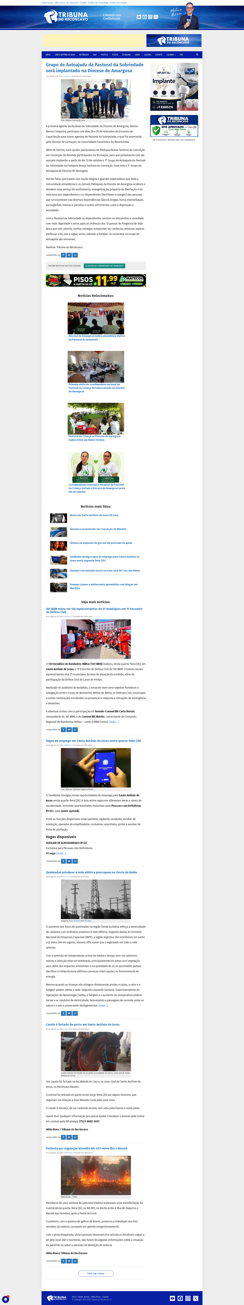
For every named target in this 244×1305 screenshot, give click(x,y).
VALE (95, 55)
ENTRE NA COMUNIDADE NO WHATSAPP (105, 266)
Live (181, 55)
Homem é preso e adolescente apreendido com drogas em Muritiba (103, 586)
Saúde (137, 55)
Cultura (147, 55)
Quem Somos (48, 3)
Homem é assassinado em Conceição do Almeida (98, 529)
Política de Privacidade (98, 3)
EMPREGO (68, 745)
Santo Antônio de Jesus (65, 55)
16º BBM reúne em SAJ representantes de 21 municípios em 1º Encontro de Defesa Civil (94, 610)
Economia (126, 55)
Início (74, 1297)
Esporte (158, 55)
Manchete (68, 616)
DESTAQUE (68, 1153)
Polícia (115, 55)
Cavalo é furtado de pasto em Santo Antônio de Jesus (83, 1024)
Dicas (66, 877)
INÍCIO (48, 55)
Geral (66, 1029)
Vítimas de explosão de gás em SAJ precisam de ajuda (101, 542)
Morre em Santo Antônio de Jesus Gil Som (94, 515)
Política (104, 55)
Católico (67, 76)
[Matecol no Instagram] (96, 280)
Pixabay (88, 921)
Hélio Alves (60, 3)
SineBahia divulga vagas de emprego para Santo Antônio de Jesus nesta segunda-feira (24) (105, 558)
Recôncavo (84, 55)
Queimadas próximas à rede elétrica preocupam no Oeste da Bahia (91, 872)
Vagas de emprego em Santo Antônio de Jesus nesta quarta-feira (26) (93, 741)
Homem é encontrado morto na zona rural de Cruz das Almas (105, 570)
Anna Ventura (74, 921)
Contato (83, 3)
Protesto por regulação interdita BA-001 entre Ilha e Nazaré (86, 1148)
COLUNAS (170, 55)
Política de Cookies (118, 3)
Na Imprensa (72, 3)
